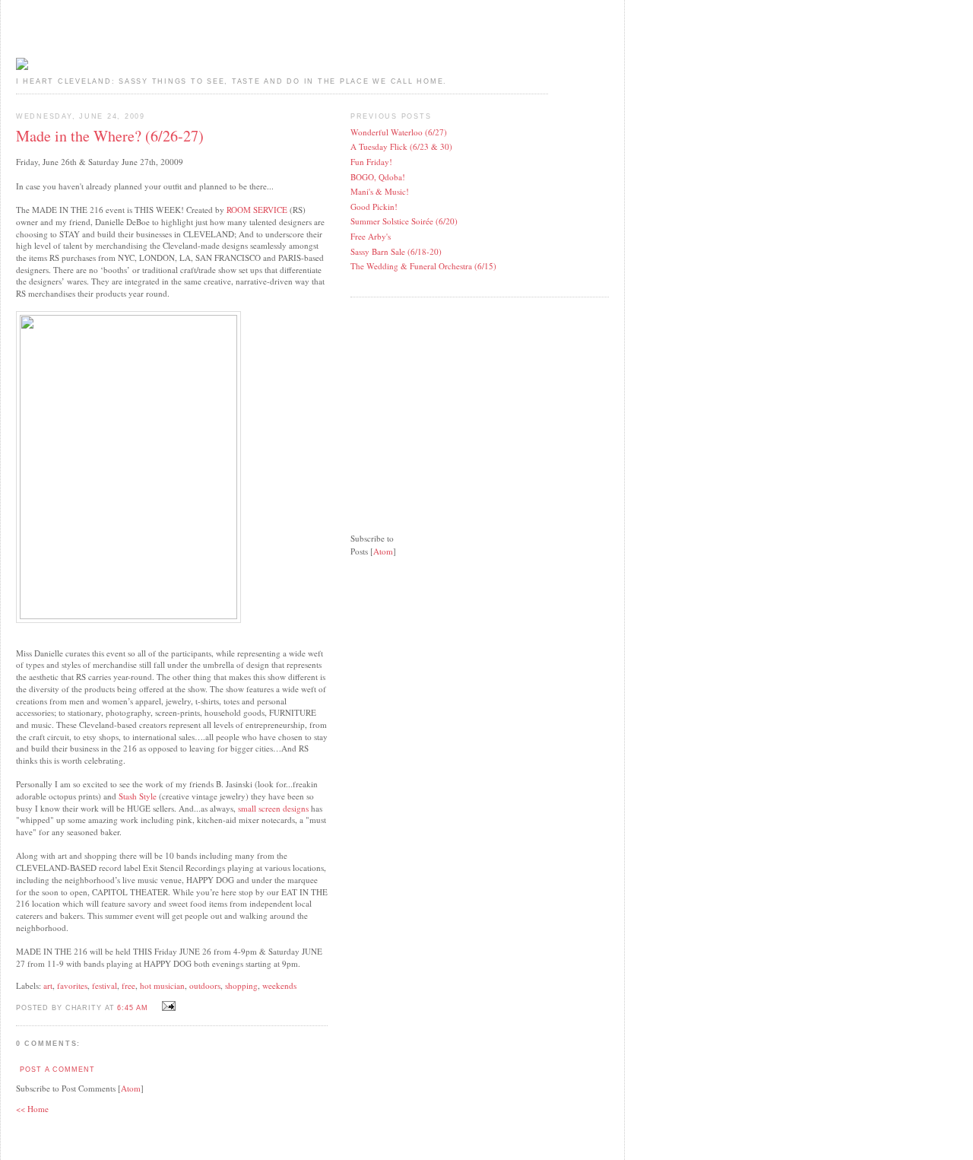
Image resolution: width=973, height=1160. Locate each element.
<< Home (32, 1108)
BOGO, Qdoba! (377, 177)
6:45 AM (134, 1008)
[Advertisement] (464, 405)
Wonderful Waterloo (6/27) (398, 132)
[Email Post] (167, 1006)
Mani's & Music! (379, 191)
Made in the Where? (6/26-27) (110, 136)
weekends (279, 985)
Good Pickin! (374, 206)
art (47, 985)
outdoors (204, 985)
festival (104, 985)
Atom (131, 1088)
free (128, 985)
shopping (241, 985)
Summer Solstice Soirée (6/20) (404, 221)
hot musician (162, 985)
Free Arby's (370, 236)
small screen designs (273, 808)
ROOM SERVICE (257, 209)
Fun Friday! (371, 161)
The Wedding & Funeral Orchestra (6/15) (423, 266)
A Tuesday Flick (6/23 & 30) (401, 146)
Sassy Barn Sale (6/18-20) (396, 251)
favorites (72, 985)
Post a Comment (57, 1069)
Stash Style (139, 796)
